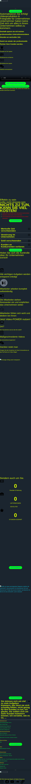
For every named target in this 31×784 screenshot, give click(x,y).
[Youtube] (12, 781)
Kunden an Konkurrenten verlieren (12, 245)
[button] (15, 8)
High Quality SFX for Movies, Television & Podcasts (8, 737)
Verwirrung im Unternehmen (8, 236)
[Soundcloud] (17, 781)
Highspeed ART (2, 766)
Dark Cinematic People (3, 724)
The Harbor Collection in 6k (4, 729)
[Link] (22, 781)
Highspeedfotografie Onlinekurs (5, 748)
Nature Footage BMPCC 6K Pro (5, 727)
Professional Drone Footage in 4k (5, 726)
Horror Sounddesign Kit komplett (5, 753)
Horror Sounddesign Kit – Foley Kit (6, 755)
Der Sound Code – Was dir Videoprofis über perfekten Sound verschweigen (12, 759)
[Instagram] (2, 781)
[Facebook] (7, 781)
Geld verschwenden (11, 241)
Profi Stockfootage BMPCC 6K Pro (5, 722)
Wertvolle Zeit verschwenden (8, 230)
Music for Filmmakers (3, 733)
